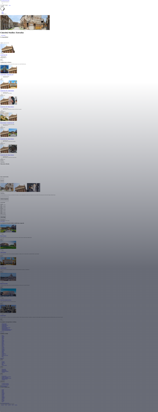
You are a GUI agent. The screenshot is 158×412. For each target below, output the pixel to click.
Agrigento (3, 350)
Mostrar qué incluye (3, 57)
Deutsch (3, 392)
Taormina (3, 349)
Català (3, 390)
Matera (3, 352)
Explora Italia (2, 358)
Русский (3, 400)
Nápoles (3, 338)
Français (3, 394)
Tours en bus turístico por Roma (6, 327)
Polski (3, 399)
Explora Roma (2, 331)
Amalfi (3, 354)
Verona (3, 339)
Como (3, 348)
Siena (2, 342)
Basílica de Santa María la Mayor (6, 330)
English (3, 389)
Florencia (3, 336)
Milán (2, 337)
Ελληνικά (3, 393)
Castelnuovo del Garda (5, 355)
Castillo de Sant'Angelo (5, 325)
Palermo (3, 340)
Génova (3, 341)
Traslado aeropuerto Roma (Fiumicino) (7, 329)
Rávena (3, 343)
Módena (3, 351)
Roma (3, 335)
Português (3, 398)
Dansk (3, 391)
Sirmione (3, 345)
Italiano (3, 396)
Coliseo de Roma (4, 324)
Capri (2, 346)
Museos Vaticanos (4, 323)
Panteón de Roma (4, 326)
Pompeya (3, 344)
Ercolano (3, 353)
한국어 (3, 395)
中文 (2, 401)
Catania (3, 347)
